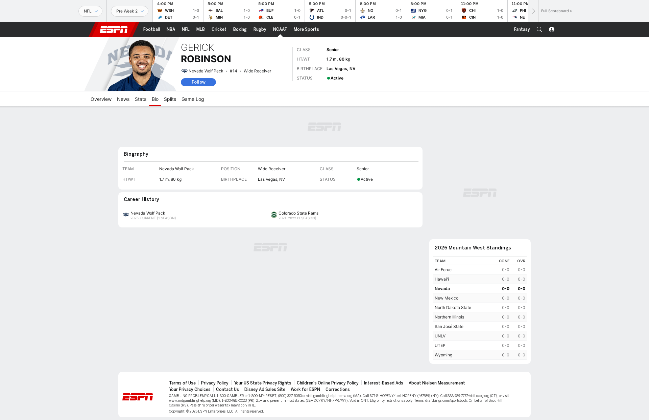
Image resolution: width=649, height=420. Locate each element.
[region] (480, 308)
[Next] (533, 11)
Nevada (442, 288)
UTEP (440, 345)
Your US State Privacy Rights (262, 383)
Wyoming (443, 354)
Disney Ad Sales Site (264, 389)
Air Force (443, 269)
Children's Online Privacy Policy (328, 383)
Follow (199, 82)
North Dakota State (453, 307)
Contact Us (227, 389)
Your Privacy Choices (190, 389)
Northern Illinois (449, 316)
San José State (449, 326)
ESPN (114, 29)
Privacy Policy (215, 383)
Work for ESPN (305, 389)
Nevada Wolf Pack (206, 70)
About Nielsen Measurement (437, 383)
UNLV (440, 335)
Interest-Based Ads (383, 383)
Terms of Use (182, 383)
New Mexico (446, 298)
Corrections (338, 389)
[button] (539, 29)
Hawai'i (442, 279)
